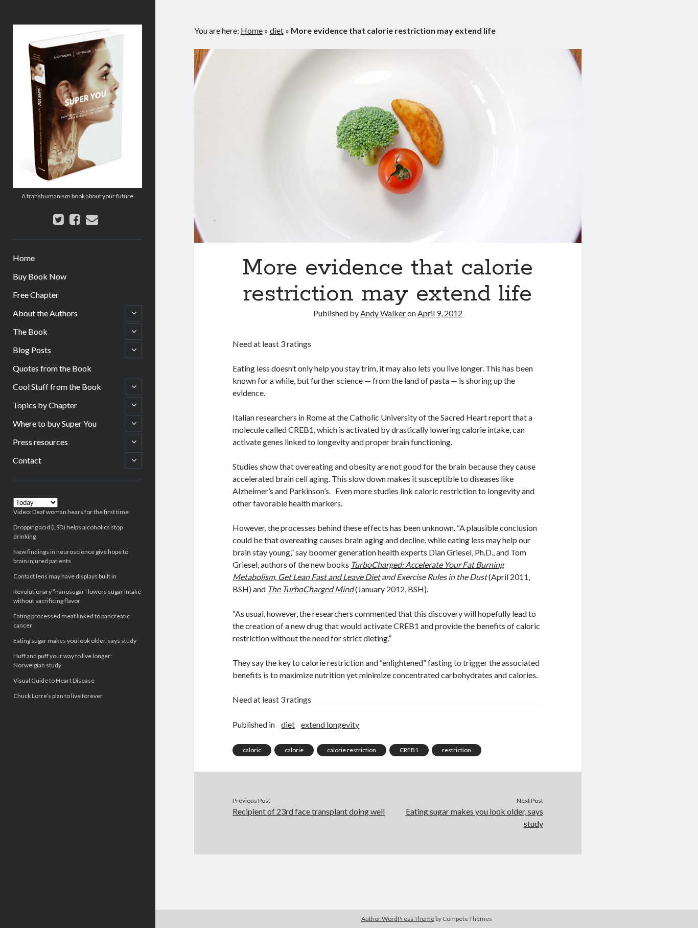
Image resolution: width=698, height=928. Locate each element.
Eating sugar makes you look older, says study (74, 640)
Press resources (40, 442)
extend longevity (330, 724)
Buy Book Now (39, 276)
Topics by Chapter (45, 405)
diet (277, 30)
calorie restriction (351, 750)
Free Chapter (36, 294)
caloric (252, 750)
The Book (30, 331)
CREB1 (409, 750)
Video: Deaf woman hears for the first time (71, 512)
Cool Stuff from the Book (57, 386)
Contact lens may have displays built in (65, 576)
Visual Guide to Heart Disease (54, 680)
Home (24, 258)
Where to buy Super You (55, 423)
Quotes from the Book (52, 368)
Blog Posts (32, 350)
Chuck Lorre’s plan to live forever (58, 696)
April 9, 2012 (439, 313)
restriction (456, 750)
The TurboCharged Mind (310, 589)
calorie (294, 750)
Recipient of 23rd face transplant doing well (308, 811)
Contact (27, 460)
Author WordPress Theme (397, 918)
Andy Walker (383, 313)
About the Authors (45, 313)
